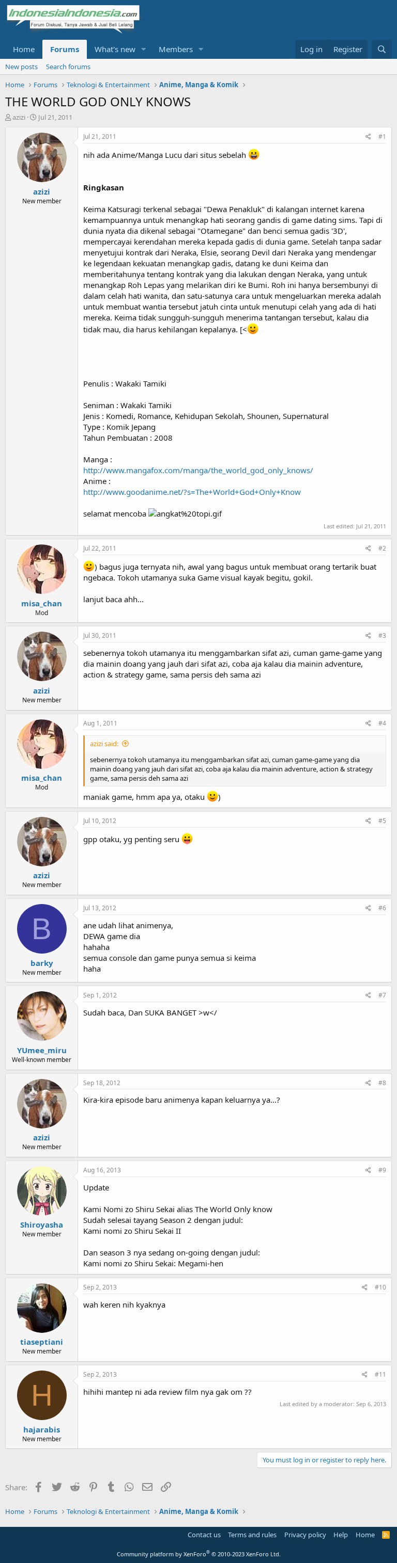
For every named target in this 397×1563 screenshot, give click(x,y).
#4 (382, 723)
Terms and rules (252, 1534)
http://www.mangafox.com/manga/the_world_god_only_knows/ (198, 470)
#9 (382, 1170)
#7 (382, 995)
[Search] (382, 49)
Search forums (68, 66)
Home (24, 49)
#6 (382, 908)
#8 (382, 1082)
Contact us (204, 1534)
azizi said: (104, 743)
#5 (382, 820)
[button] (143, 49)
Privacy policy (305, 1534)
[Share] (368, 137)
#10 (380, 1287)
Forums (64, 49)
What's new (115, 49)
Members (176, 49)
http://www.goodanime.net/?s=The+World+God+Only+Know (192, 492)
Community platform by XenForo (199, 1554)
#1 (382, 136)
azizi (18, 117)
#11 (380, 1374)
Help (340, 1534)
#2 (382, 548)
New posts (21, 66)
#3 (382, 635)
